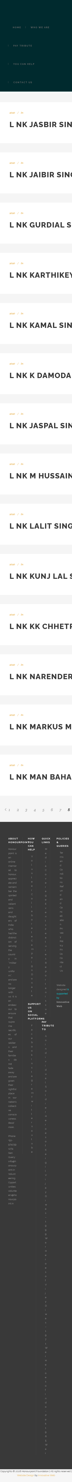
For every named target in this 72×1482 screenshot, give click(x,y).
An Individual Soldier (46, 1074)
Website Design (25, 1475)
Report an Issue (46, 988)
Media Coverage (46, 874)
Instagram (32, 1076)
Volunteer (32, 873)
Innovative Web (46, 1475)
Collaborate (32, 915)
